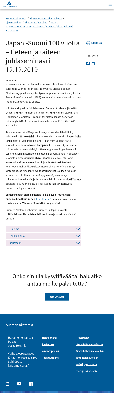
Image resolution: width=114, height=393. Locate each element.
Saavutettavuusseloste (89, 344)
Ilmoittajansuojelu (86, 357)
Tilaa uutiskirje (50, 357)
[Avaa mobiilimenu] (110, 4)
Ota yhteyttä (57, 296)
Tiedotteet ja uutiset (36, 22)
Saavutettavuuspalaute (89, 351)
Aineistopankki (50, 351)
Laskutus (47, 344)
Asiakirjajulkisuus (86, 364)
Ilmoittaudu (43, 199)
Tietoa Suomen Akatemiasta (46, 18)
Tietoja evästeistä (86, 371)
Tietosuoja (82, 337)
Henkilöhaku (49, 337)
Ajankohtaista (13, 22)
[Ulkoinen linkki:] (9, 383)
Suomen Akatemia (16, 18)
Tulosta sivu (97, 42)
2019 (53, 22)
